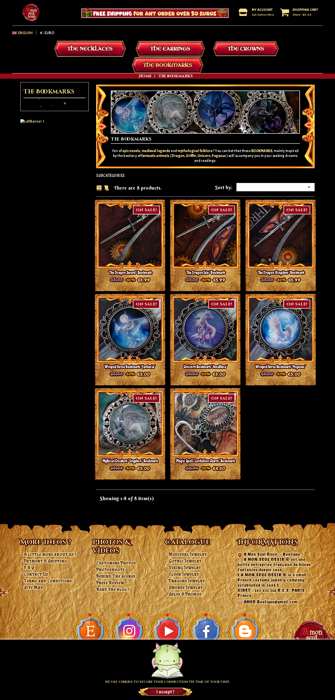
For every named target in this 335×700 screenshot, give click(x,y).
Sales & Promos (185, 594)
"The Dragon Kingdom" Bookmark (280, 272)
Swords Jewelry (186, 587)
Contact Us (36, 574)
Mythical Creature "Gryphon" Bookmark (130, 461)
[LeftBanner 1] (32, 121)
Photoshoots (110, 569)
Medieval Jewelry (188, 554)
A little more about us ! (50, 554)
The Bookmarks (167, 65)
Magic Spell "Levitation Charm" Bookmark (205, 461)
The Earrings (170, 48)
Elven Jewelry (184, 574)
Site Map (33, 587)
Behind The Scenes (116, 576)
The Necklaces (90, 48)
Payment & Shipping (45, 561)
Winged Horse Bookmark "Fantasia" (130, 366)
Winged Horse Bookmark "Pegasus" (281, 366)
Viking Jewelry (185, 567)
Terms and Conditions (48, 580)
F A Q (29, 567)
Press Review (110, 582)
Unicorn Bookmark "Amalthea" (205, 366)
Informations (268, 542)
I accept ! (165, 692)
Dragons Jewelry (187, 580)
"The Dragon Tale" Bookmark (205, 272)
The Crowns (246, 48)
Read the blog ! (112, 589)
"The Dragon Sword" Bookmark (130, 272)
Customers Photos (116, 563)
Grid (99, 187)
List (106, 188)
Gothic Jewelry (185, 561)
